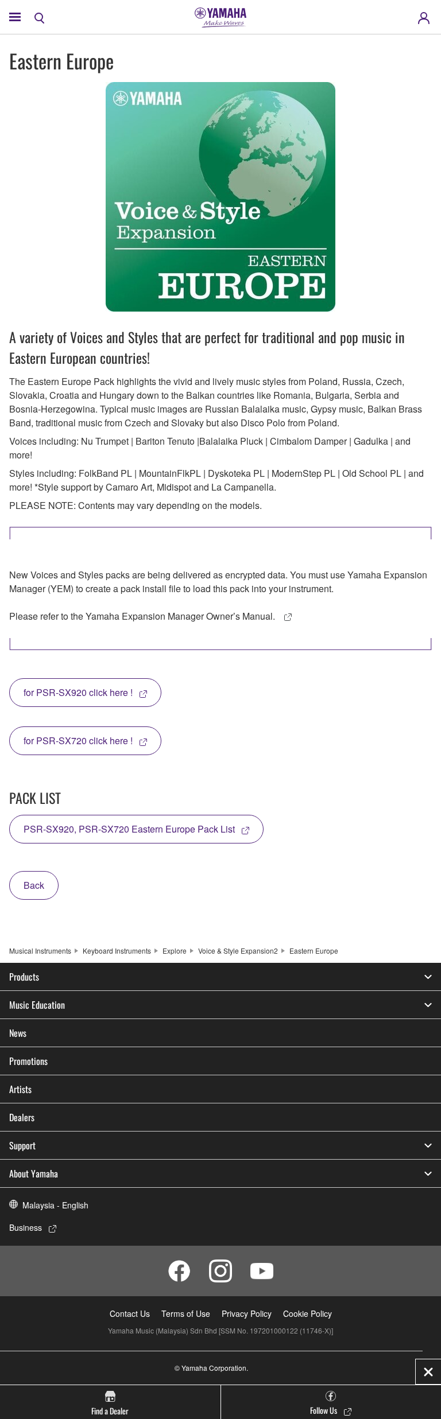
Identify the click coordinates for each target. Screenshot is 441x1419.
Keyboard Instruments (117, 950)
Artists (20, 1089)
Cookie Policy (307, 1313)
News (17, 1033)
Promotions (28, 1061)
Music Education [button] (37, 1005)
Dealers (21, 1117)
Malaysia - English (55, 1205)
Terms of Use (185, 1313)
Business (25, 1227)
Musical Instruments (40, 950)
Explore (175, 950)
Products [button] (24, 976)
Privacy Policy (247, 1313)
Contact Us (130, 1313)
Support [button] (22, 1145)
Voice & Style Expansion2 (238, 950)
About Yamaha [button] (33, 1173)
